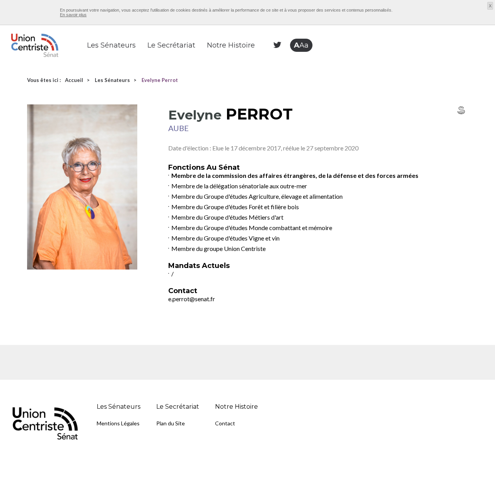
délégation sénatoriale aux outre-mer (258, 185)
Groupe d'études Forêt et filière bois (251, 206)
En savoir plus (73, 14)
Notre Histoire (231, 45)
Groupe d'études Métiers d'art (243, 217)
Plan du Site (170, 423)
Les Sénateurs (111, 45)
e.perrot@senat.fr (191, 298)
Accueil (74, 80)
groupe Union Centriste (235, 248)
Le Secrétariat (171, 45)
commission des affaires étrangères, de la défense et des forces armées (315, 175)
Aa (301, 45)
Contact (225, 423)
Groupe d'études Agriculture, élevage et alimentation (273, 196)
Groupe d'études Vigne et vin (242, 238)
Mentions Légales (118, 423)
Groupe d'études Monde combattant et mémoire (268, 227)
